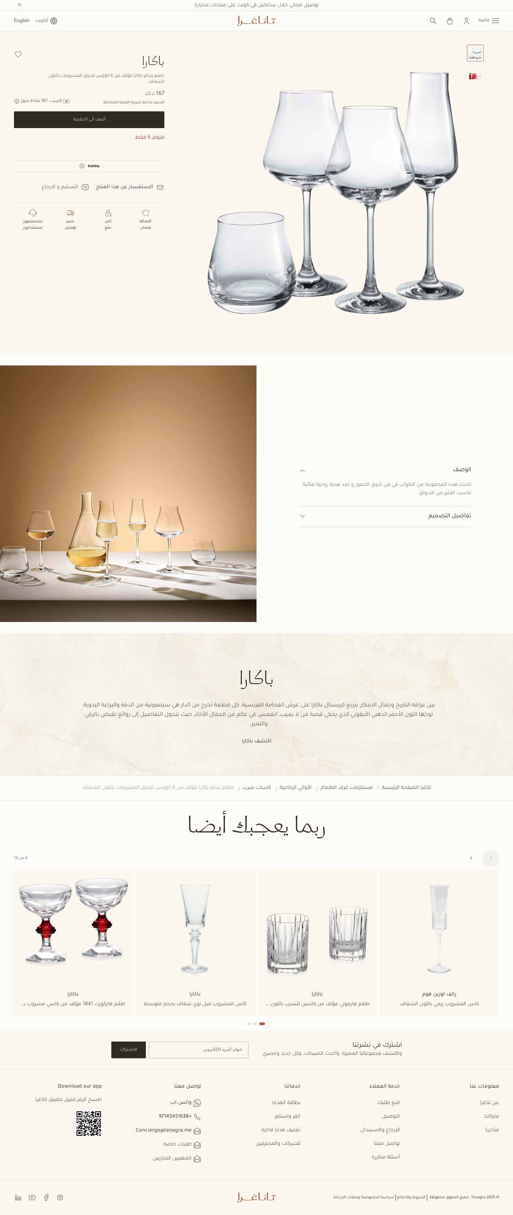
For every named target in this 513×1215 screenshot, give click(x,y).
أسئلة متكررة (386, 1158)
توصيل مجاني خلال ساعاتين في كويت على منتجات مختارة (256, 5)
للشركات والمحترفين (278, 1144)
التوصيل (391, 1117)
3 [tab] (249, 1023)
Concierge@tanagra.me (164, 1131)
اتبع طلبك (388, 1103)
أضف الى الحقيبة (89, 119)
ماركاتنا (491, 1117)
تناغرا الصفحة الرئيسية (406, 788)
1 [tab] (262, 1023)
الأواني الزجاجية (296, 788)
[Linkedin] (18, 1197)
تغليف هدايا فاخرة (280, 1130)
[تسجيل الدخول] (466, 21)
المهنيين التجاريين (172, 1159)
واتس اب (181, 1103)
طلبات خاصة (178, 1145)
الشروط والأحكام (411, 1197)
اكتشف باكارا (257, 741)
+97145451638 (175, 1117)
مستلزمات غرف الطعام (347, 788)
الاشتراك (128, 1049)
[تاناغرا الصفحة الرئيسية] (256, 21)
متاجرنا (492, 1130)
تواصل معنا (387, 1144)
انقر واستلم (287, 1117)
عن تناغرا (489, 1103)
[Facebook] (46, 1197)
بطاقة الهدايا (286, 1103)
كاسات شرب (257, 788)
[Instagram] (60, 1197)
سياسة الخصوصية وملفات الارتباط (363, 1197)
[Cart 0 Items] (450, 21)
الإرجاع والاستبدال (380, 1130)
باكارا (153, 60)
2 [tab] (255, 1023)
